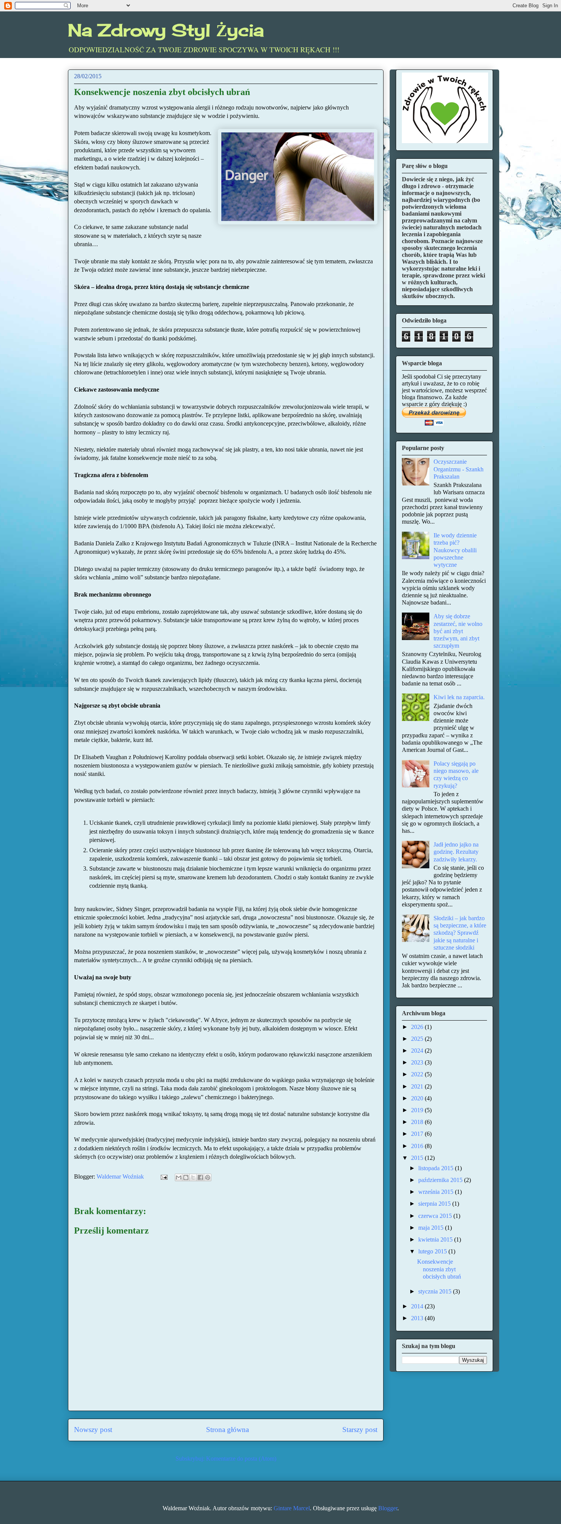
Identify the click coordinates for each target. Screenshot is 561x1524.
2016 (418, 1146)
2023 (418, 1062)
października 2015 (441, 1180)
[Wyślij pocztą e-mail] (178, 1177)
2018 (418, 1122)
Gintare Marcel (292, 1508)
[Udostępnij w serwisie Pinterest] (207, 1177)
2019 (418, 1110)
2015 (418, 1158)
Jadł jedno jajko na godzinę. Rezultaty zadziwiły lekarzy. (456, 851)
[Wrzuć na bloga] (186, 1177)
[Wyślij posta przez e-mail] (163, 1176)
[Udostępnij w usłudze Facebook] (200, 1177)
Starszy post (359, 1430)
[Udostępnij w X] (193, 1177)
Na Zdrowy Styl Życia (166, 30)
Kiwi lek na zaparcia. (459, 697)
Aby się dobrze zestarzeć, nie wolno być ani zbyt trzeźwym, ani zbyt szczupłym (458, 631)
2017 (418, 1134)
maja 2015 (431, 1227)
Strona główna (227, 1430)
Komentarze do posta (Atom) (241, 1458)
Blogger (387, 1508)
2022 (418, 1074)
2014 (418, 1306)
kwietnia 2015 (436, 1239)
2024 (418, 1050)
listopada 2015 (436, 1168)
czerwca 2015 (435, 1216)
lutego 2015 (433, 1251)
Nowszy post (93, 1430)
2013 (418, 1318)
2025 (418, 1038)
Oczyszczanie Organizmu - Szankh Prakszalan (459, 468)
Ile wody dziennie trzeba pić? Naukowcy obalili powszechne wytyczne (455, 550)
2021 (418, 1086)
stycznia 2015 (435, 1291)
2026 (418, 1027)
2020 (418, 1098)
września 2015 (436, 1192)
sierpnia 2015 (435, 1203)
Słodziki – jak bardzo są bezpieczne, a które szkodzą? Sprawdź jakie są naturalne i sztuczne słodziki (460, 933)
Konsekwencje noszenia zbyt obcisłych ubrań (439, 1268)
